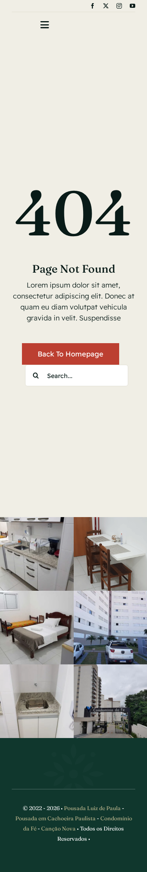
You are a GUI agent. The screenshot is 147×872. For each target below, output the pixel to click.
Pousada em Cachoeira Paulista (55, 818)
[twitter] (106, 6)
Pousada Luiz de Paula (92, 808)
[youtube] (132, 6)
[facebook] (92, 6)
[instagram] (119, 6)
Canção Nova (58, 828)
